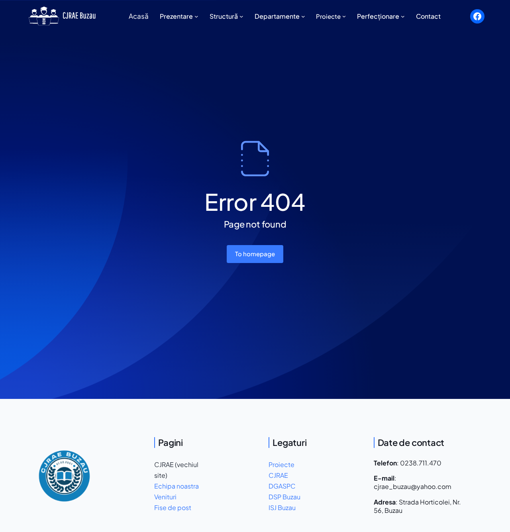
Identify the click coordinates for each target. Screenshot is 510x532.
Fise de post (172, 507)
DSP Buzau (284, 497)
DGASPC (282, 486)
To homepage (255, 253)
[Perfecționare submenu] (403, 16)
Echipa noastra (176, 486)
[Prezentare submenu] (196, 16)
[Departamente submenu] (303, 16)
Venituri (165, 497)
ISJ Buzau (282, 507)
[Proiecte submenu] (344, 16)
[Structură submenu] (241, 16)
